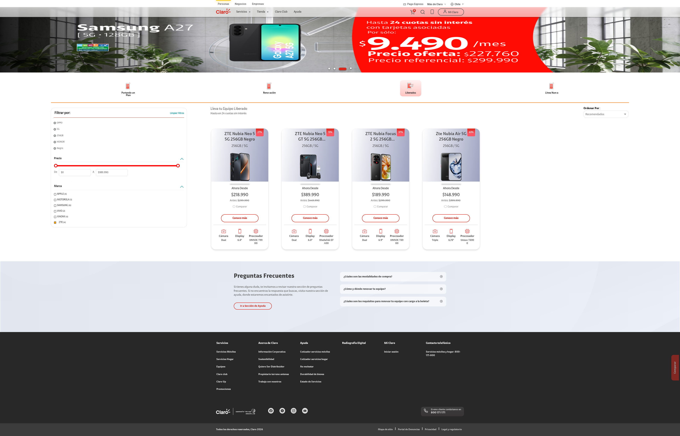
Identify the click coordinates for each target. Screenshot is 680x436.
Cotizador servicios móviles (315, 352)
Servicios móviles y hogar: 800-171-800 (443, 354)
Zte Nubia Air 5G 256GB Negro (451, 137)
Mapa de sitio (385, 429)
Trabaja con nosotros (269, 382)
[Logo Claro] (223, 11)
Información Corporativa (271, 352)
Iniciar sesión (391, 352)
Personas (223, 3)
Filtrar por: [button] (62, 113)
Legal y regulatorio (451, 429)
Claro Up (221, 382)
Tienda (261, 11)
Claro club (221, 374)
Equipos (220, 367)
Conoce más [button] (240, 218)
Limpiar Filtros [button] (177, 113)
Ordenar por (591, 108)
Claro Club (281, 11)
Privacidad (430, 429)
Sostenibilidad (266, 359)
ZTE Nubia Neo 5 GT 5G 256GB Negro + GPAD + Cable (310, 137)
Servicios (241, 11)
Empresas (258, 3)
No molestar (307, 367)
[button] (412, 12)
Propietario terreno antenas (273, 374)
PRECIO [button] (58, 158)
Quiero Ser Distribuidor (271, 367)
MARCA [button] (58, 186)
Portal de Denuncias (409, 429)
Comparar (241, 207)
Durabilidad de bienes (312, 374)
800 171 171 (438, 412)
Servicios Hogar (225, 359)
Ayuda (297, 11)
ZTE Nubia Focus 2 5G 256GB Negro (380, 137)
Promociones (223, 389)
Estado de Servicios (310, 382)
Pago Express (415, 4)
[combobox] (606, 114)
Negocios (240, 3)
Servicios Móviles (226, 352)
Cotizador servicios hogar (314, 359)
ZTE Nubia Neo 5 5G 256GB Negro (239, 137)
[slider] (56, 165)
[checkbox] (117, 194)
